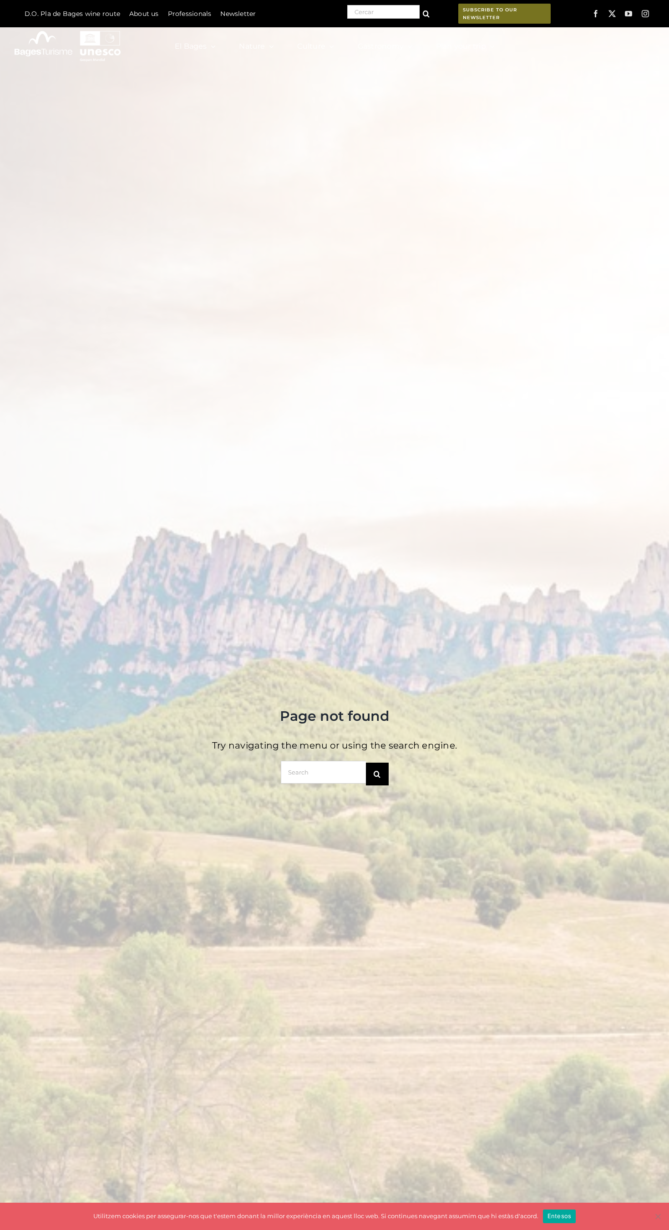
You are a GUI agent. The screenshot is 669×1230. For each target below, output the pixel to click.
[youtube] (628, 13)
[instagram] (645, 13)
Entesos (559, 1216)
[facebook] (595, 13)
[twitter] (612, 13)
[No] (657, 1216)
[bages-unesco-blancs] (68, 29)
